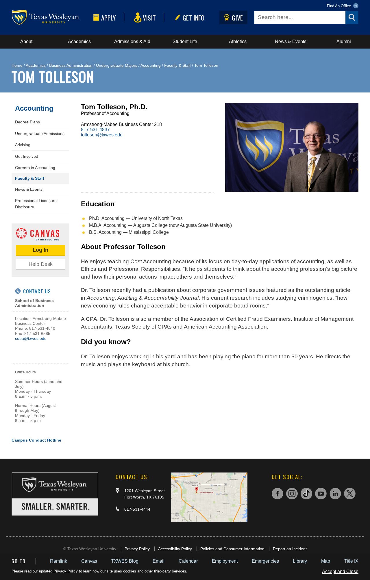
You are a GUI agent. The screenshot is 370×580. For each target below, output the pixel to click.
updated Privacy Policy (58, 571)
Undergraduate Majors (116, 65)
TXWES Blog (124, 561)
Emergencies (265, 561)
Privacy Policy (137, 548)
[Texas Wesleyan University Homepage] (51, 17)
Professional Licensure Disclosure (36, 203)
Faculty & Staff (177, 65)
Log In (40, 250)
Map (325, 561)
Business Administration (70, 65)
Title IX (351, 561)
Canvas (89, 561)
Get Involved (26, 156)
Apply (108, 17)
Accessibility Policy (175, 548)
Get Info (193, 17)
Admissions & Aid (132, 41)
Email (158, 561)
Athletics (238, 41)
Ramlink (58, 561)
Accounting (150, 65)
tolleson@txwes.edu (102, 134)
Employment (225, 561)
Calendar (188, 561)
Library (300, 561)
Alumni (343, 41)
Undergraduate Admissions (39, 133)
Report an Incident (290, 548)
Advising (22, 144)
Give (237, 17)
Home (17, 65)
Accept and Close (340, 571)
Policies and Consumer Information (232, 548)
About (26, 41)
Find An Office (339, 6)
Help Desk (41, 264)
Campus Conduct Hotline (36, 440)
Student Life (185, 41)
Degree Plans (27, 122)
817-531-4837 (95, 129)
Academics (79, 41)
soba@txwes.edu (31, 338)
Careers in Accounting (35, 167)
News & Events (290, 41)
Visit (149, 17)
